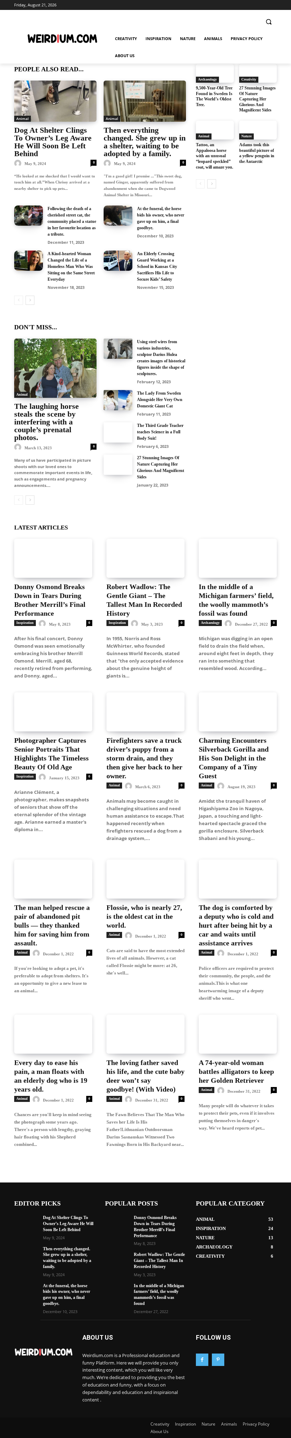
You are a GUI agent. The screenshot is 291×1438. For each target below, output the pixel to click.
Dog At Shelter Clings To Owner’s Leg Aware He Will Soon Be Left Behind (53, 142)
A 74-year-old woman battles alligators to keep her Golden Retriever (236, 1071)
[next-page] (30, 300)
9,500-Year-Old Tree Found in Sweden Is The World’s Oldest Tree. (214, 96)
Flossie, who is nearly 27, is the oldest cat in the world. (144, 916)
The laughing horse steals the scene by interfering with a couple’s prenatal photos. (46, 422)
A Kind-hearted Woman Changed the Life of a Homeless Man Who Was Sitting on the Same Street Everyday (71, 266)
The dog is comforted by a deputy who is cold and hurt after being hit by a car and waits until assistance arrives (236, 925)
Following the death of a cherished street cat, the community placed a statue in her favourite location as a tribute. (72, 221)
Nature (246, 136)
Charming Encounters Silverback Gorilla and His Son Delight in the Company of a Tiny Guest (234, 758)
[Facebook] (202, 1360)
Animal (22, 118)
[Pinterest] (218, 1360)
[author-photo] (18, 164)
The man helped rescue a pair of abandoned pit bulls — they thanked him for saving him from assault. (52, 925)
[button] (268, 21)
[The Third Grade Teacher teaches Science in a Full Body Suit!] (118, 432)
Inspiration (25, 623)
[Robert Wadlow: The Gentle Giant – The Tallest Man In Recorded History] (145, 558)
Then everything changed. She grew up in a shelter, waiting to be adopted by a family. (145, 142)
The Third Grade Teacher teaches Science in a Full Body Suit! (160, 432)
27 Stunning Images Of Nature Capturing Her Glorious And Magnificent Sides (257, 99)
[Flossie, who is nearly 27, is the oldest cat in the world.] (145, 879)
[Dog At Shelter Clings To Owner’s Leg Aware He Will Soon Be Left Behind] (55, 101)
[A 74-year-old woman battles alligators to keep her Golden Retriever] (238, 1034)
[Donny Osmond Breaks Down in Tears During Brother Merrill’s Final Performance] (53, 558)
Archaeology (207, 79)
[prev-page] (18, 300)
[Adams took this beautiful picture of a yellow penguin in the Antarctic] (258, 130)
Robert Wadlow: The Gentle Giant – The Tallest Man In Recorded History (159, 1260)
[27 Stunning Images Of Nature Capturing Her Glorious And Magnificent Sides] (118, 465)
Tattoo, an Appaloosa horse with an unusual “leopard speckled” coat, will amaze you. (214, 155)
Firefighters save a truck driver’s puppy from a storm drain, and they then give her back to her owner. (144, 758)
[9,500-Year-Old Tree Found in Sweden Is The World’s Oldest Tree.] (215, 73)
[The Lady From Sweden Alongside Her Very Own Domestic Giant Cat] (118, 400)
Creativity (248, 79)
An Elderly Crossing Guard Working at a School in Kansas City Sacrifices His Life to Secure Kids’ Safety (157, 266)
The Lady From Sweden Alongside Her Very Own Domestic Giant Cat (159, 399)
